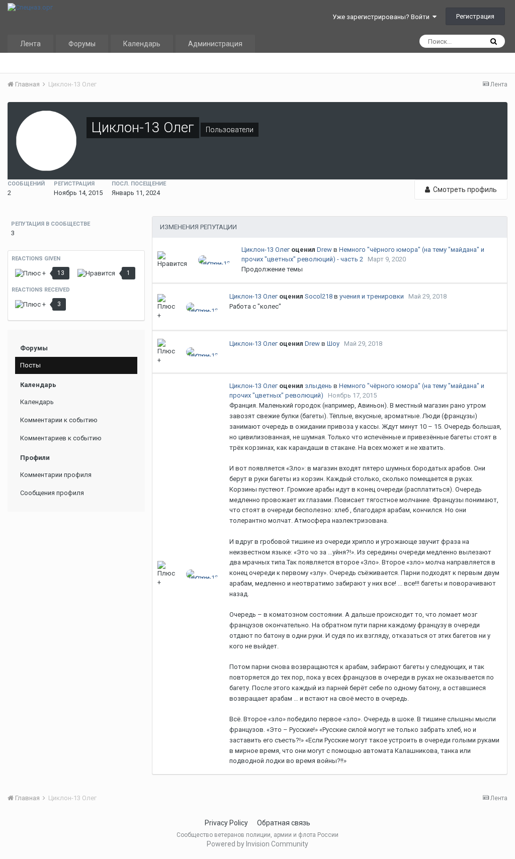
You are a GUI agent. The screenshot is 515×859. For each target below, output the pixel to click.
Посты (30, 365)
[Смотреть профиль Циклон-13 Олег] (214, 259)
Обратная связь (283, 823)
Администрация (215, 44)
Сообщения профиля (52, 493)
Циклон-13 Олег (265, 249)
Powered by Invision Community (257, 844)
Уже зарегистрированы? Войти (382, 17)
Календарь (141, 44)
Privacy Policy (226, 823)
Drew (324, 249)
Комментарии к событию (59, 420)
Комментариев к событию (61, 438)
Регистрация (475, 16)
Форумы (82, 44)
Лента (30, 44)
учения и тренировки (371, 296)
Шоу (333, 343)
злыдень (318, 386)
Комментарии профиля (56, 475)
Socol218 (318, 296)
